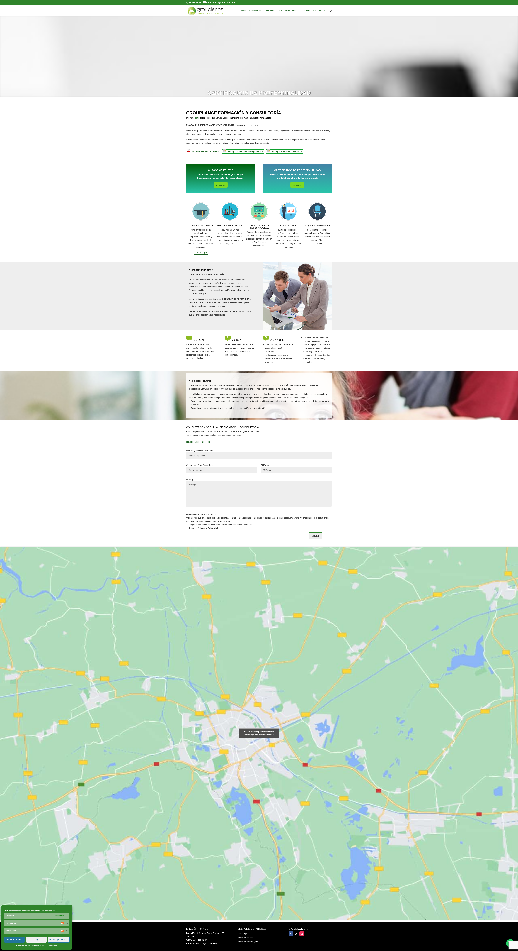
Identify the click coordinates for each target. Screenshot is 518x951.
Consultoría (269, 11)
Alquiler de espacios (317, 225)
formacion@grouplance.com (205, 943)
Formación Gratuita (200, 225)
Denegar (36, 939)
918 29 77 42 (201, 940)
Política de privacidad (246, 938)
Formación (253, 11)
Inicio (243, 11)
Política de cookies (23, 946)
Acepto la (203, 528)
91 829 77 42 (195, 2)
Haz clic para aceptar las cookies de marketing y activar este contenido (259, 733)
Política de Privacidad (39, 946)
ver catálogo (201, 252)
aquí (197, 118)
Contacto (306, 11)
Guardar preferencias (58, 939)
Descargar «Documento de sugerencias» (244, 151)
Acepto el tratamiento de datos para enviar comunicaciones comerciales (220, 525)
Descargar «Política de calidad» (204, 151)
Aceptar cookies (14, 939)
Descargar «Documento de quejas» (286, 151)
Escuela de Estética (230, 225)
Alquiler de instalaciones (288, 11)
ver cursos (220, 185)
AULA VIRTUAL (319, 11)
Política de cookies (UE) (247, 942)
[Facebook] (291, 933)
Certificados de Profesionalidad (259, 226)
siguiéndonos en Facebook (198, 442)
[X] (296, 933)
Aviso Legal (53, 946)
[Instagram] (301, 933)
